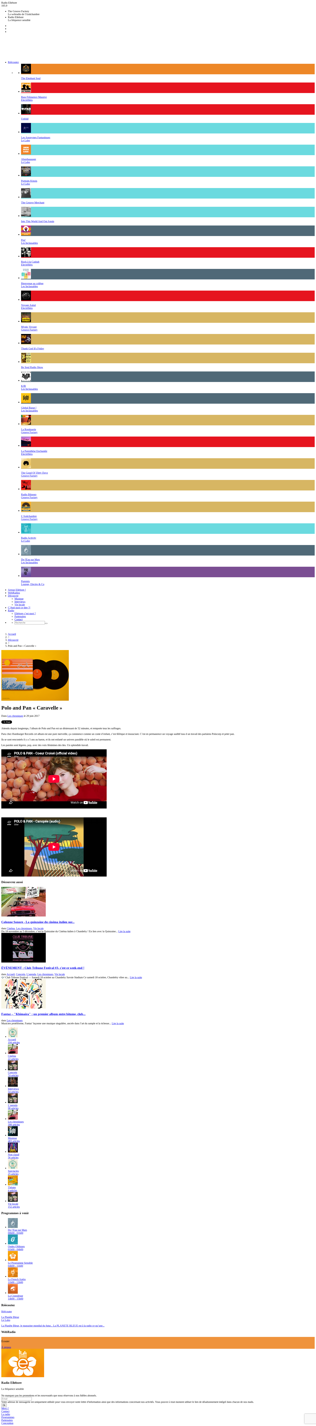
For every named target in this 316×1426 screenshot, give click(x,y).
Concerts (20, 974)
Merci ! (5, 1408)
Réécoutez (13, 62)
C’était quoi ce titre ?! (19, 607)
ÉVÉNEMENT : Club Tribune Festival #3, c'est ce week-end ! (42, 968)
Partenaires (20, 616)
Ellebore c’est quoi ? (25, 613)
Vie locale (19, 604)
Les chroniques (15, 715)
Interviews (19, 601)
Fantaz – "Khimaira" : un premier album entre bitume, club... (43, 1014)
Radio (11, 610)
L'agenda (31, 974)
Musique (19, 598)
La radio (5, 1414)
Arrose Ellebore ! (17, 589)
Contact (18, 619)
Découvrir (13, 595)
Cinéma (11, 928)
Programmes (7, 1417)
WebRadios (14, 592)
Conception (7, 1423)
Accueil (12, 634)
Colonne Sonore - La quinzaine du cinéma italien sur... (38, 922)
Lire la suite (124, 931)
